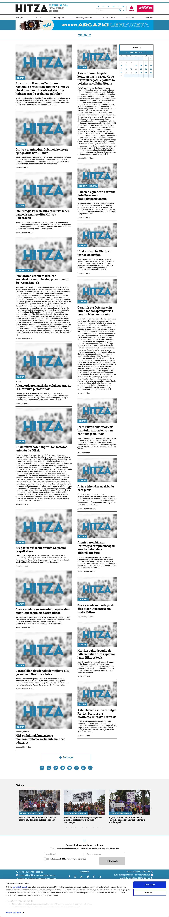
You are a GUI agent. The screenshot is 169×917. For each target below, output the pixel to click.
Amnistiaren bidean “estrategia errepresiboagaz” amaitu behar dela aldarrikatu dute (96, 547)
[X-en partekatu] (49, 768)
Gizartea (20, 78)
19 (131, 69)
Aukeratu (148, 892)
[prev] (126, 52)
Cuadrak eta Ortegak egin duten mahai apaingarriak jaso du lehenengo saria (95, 311)
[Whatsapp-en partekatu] (76, 768)
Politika (20, 665)
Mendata (19, 732)
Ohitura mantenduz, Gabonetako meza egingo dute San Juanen (42, 151)
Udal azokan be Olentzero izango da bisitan (94, 253)
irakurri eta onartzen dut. (68, 859)
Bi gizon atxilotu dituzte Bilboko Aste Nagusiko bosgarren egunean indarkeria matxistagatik (127, 820)
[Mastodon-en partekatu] (55, 768)
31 (142, 59)
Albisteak (20, 17)
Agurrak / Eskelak (84, 17)
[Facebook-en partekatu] (42, 768)
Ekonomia (83, 186)
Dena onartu (150, 885)
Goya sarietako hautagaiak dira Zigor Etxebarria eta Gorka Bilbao (95, 608)
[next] (145, 52)
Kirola (29, 271)
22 (146, 69)
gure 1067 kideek (20, 887)
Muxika (18, 382)
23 (151, 69)
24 (121, 72)
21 (141, 69)
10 (121, 65)
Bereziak (130, 17)
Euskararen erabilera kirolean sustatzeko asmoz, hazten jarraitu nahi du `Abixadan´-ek (42, 279)
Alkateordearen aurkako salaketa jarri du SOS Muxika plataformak (44, 387)
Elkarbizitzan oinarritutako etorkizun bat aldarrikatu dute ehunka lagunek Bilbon (37, 818)
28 (128, 59)
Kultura (20, 206)
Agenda (39, 17)
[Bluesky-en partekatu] (62, 768)
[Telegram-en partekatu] (69, 768)
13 (136, 65)
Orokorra (21, 144)
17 (121, 69)
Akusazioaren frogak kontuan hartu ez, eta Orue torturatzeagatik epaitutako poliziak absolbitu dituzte (96, 78)
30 (137, 59)
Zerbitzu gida (109, 17)
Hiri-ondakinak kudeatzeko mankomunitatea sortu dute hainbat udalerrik (40, 739)
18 (126, 69)
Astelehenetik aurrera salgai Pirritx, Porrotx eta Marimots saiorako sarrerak (96, 713)
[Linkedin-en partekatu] (83, 768)
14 (141, 65)
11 (126, 65)
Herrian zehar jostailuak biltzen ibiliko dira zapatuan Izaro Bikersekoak (96, 654)
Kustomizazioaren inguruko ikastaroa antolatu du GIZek (41, 448)
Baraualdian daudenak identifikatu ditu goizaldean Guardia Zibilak (42, 672)
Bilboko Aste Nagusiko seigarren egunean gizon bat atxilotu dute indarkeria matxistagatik (83, 820)
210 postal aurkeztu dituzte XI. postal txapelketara (41, 549)
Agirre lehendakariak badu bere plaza (95, 488)
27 (123, 59)
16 (151, 65)
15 (146, 65)
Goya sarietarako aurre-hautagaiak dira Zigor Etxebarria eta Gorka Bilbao (43, 611)
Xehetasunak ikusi (13, 912)
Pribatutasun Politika (58, 859)
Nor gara (149, 17)
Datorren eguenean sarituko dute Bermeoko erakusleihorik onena (96, 195)
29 (132, 59)
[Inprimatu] (90, 768)
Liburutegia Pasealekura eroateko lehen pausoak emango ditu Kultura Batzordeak (43, 214)
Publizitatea (84, 872)
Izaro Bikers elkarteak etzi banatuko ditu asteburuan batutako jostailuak (95, 430)
